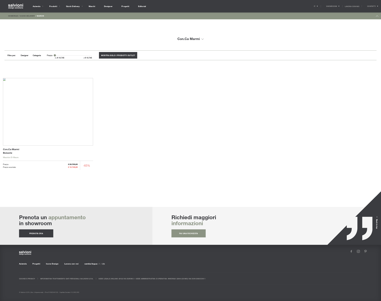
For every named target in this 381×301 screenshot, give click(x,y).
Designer (24, 55)
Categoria (37, 55)
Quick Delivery (27, 16)
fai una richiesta (188, 233)
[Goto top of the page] (377, 16)
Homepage (13, 16)
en (103, 264)
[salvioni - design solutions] (15, 6)
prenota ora (36, 233)
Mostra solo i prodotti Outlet (118, 55)
